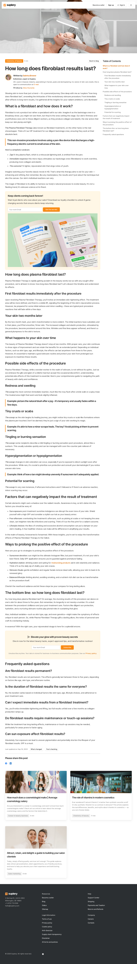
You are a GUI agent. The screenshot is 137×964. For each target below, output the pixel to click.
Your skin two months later (114, 82)
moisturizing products (61, 563)
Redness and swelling (112, 95)
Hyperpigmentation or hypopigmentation (112, 107)
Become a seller (99, 5)
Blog (43, 901)
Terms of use (47, 919)
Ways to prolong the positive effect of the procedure (117, 123)
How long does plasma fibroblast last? (117, 72)
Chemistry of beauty (14, 61)
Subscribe (67, 647)
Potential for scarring (112, 112)
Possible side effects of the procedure (117, 92)
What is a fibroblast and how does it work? (116, 67)
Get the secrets (51, 209)
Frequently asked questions (113, 134)
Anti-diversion (47, 930)
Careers (91, 919)
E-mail (36, 84)
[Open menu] (131, 5)
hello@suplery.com (12, 906)
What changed (36, 749)
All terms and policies (50, 942)
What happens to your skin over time (116, 86)
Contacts (91, 923)
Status (44, 905)
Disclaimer (46, 938)
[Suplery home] (9, 5)
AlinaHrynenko (28, 88)
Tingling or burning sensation (115, 102)
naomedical (43, 745)
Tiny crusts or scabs (112, 99)
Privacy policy (91, 653)
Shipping (91, 901)
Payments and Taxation (96, 905)
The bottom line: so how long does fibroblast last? (116, 129)
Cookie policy (47, 927)
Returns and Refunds (95, 909)
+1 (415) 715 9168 (11, 903)
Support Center (93, 898)
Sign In (122, 5)
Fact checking (51, 749)
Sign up (111, 5)
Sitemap (45, 909)
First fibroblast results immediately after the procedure (117, 77)
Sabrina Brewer (29, 75)
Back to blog (94, 61)
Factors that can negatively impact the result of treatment (116, 117)
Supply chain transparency (52, 934)
